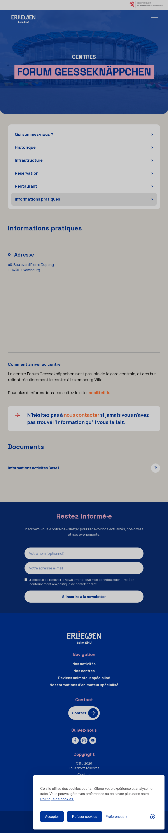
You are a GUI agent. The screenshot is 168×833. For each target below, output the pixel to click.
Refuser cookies (84, 816)
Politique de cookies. (57, 799)
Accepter (52, 816)
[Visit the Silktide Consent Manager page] (152, 816)
